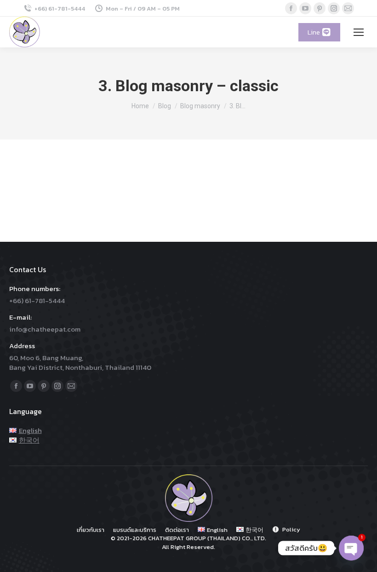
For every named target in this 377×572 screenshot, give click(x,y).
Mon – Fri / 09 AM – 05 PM (143, 8)
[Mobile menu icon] (358, 32)
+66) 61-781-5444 (59, 8)
